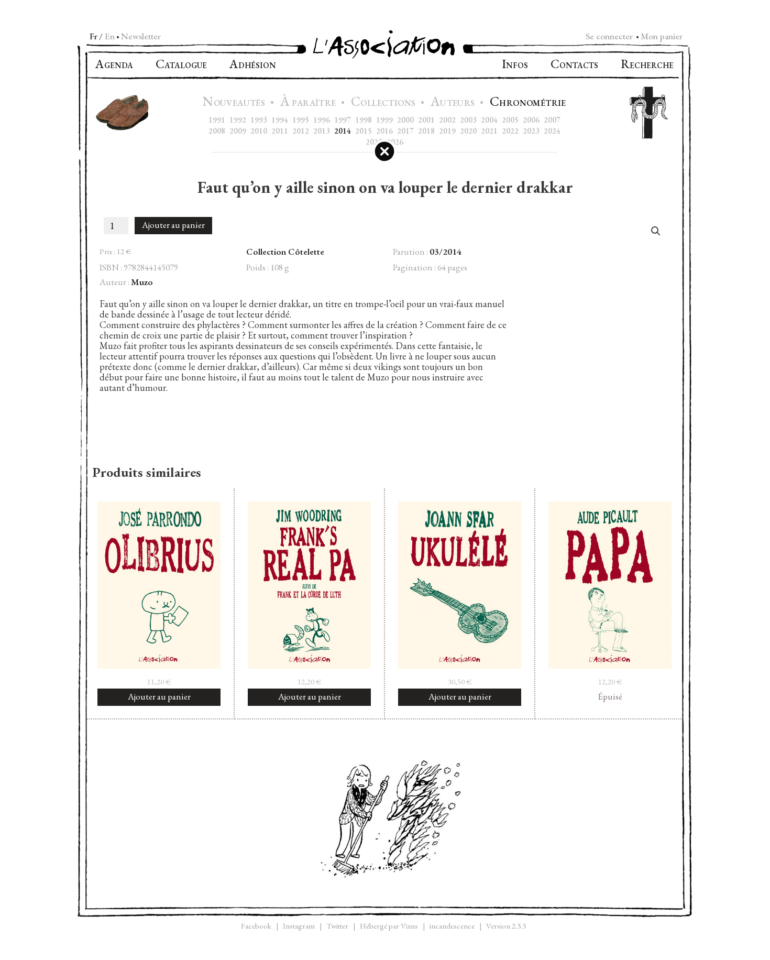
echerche (647, 65)
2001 (426, 120)
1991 (216, 120)
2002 (447, 120)
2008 (216, 131)
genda (114, 65)
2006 (531, 120)
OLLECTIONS (384, 102)
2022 (510, 131)
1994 (279, 120)
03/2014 (445, 251)
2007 (552, 120)
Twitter (337, 926)
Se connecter (609, 36)
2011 (279, 131)
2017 (405, 131)
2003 (468, 120)
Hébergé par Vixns (389, 926)
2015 (363, 131)
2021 (489, 131)
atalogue (181, 65)
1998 (363, 120)
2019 (447, 131)
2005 (510, 120)
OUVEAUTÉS (235, 102)
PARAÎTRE (309, 102)
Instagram (299, 926)
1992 (237, 120)
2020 (468, 131)
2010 (258, 131)
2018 (426, 131)
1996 (321, 120)
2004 (489, 120)
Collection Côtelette (285, 251)
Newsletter (141, 36)
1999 (384, 120)
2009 (237, 131)
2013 (321, 131)
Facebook (256, 926)
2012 (300, 131)
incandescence (452, 926)
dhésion (252, 65)
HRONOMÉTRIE (528, 102)
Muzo (142, 282)
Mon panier (662, 36)
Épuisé (610, 696)
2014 (342, 131)
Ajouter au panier (173, 225)
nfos (515, 65)
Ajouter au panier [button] (159, 696)
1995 (300, 120)
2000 (405, 120)
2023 (531, 131)
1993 (258, 120)
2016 (384, 131)
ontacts (574, 65)
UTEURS (454, 102)
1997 (342, 120)
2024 (552, 131)
